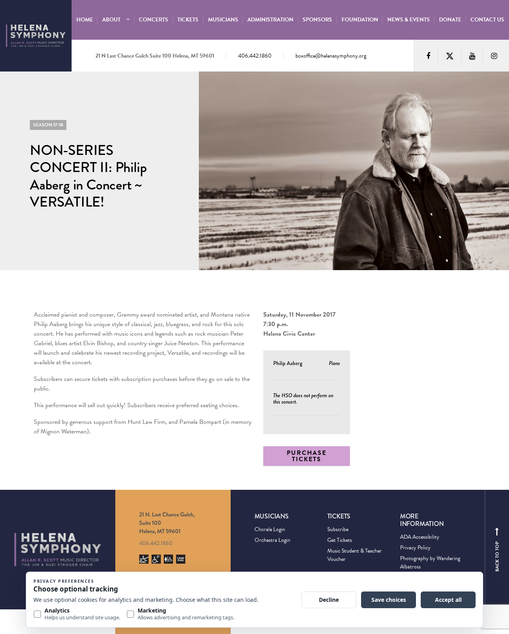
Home (84, 19)
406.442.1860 (255, 56)
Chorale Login (269, 529)
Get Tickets (339, 540)
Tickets (187, 19)
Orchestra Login (272, 540)
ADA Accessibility (419, 537)
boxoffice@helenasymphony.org (330, 56)
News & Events (408, 19)
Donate (450, 19)
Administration (270, 19)
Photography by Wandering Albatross (430, 562)
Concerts (153, 19)
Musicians (223, 19)
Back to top (497, 551)
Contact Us (487, 19)
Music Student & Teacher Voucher (354, 555)
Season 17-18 (48, 124)
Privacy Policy (415, 547)
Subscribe (337, 529)
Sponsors (317, 19)
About (111, 19)
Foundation (360, 19)
